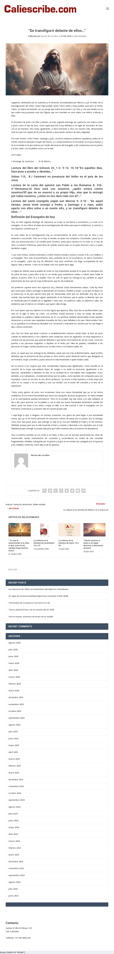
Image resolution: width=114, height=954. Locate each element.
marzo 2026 (14, 677)
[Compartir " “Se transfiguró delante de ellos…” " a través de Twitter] (50, 490)
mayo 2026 (13, 663)
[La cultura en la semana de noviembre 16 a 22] (45, 529)
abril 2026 (13, 670)
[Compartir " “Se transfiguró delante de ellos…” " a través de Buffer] (72, 490)
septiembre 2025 (16, 718)
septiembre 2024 (16, 800)
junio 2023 (13, 895)
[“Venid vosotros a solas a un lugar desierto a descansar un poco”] (94, 529)
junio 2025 (13, 738)
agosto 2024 (14, 807)
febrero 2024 (14, 848)
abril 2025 (13, 752)
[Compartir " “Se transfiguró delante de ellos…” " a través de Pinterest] (61, 490)
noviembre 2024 (16, 786)
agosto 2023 (14, 882)
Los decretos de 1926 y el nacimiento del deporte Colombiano (38, 589)
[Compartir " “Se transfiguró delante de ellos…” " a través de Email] (78, 490)
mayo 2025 (13, 745)
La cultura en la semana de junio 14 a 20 (68, 543)
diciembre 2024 (15, 779)
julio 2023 (13, 889)
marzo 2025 (14, 759)
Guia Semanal (80, 36)
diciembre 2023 (15, 861)
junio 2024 (13, 820)
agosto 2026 (14, 642)
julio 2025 (13, 731)
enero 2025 (13, 772)
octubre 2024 (14, 793)
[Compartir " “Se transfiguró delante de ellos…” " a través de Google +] (55, 490)
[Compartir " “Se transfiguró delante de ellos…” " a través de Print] (83, 490)
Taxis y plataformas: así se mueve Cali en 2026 (31, 609)
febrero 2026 (14, 683)
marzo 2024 (14, 841)
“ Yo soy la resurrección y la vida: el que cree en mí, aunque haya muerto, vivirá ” (18, 545)
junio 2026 (13, 656)
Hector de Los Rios (49, 36)
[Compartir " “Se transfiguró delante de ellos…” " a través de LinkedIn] (67, 490)
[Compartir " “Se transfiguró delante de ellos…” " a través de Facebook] (44, 490)
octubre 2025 (14, 711)
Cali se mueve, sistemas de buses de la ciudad (30, 616)
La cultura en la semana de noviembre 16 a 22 (44, 543)
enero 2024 (13, 854)
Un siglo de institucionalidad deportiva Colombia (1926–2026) (38, 596)
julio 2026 (13, 649)
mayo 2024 (13, 827)
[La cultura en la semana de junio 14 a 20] (69, 529)
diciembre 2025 (15, 697)
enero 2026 (13, 690)
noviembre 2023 (16, 868)
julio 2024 (13, 813)
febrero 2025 (14, 765)
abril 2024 (13, 834)
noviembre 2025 (16, 704)
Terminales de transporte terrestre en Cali (29, 602)
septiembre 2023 (16, 875)
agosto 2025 (14, 724)
